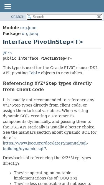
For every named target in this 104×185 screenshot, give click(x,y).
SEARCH (17, 17)
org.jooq (28, 28)
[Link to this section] (47, 89)
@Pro (7, 53)
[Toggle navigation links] (7, 7)
